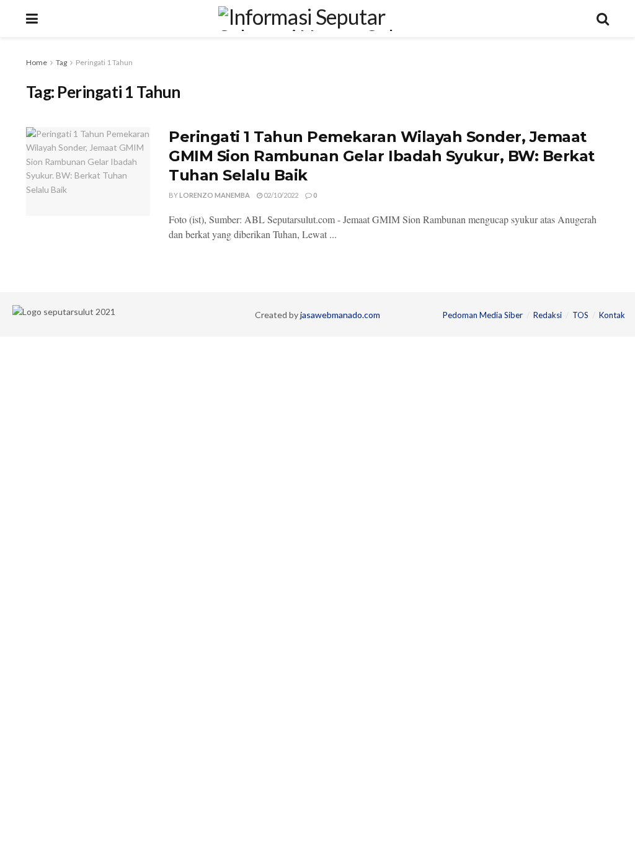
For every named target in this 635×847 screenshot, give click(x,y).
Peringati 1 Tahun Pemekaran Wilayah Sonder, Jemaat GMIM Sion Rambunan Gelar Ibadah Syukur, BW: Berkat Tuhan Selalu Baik (382, 156)
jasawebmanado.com (340, 314)
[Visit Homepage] (317, 18)
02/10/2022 (280, 195)
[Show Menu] (32, 18)
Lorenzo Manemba (214, 195)
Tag (61, 62)
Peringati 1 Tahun (104, 62)
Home (36, 62)
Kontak (612, 315)
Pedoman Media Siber (483, 315)
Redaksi (547, 315)
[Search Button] (603, 18)
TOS (580, 315)
